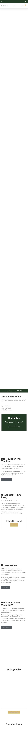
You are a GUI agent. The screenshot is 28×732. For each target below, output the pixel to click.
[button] (26, 1)
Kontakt (14, 525)
